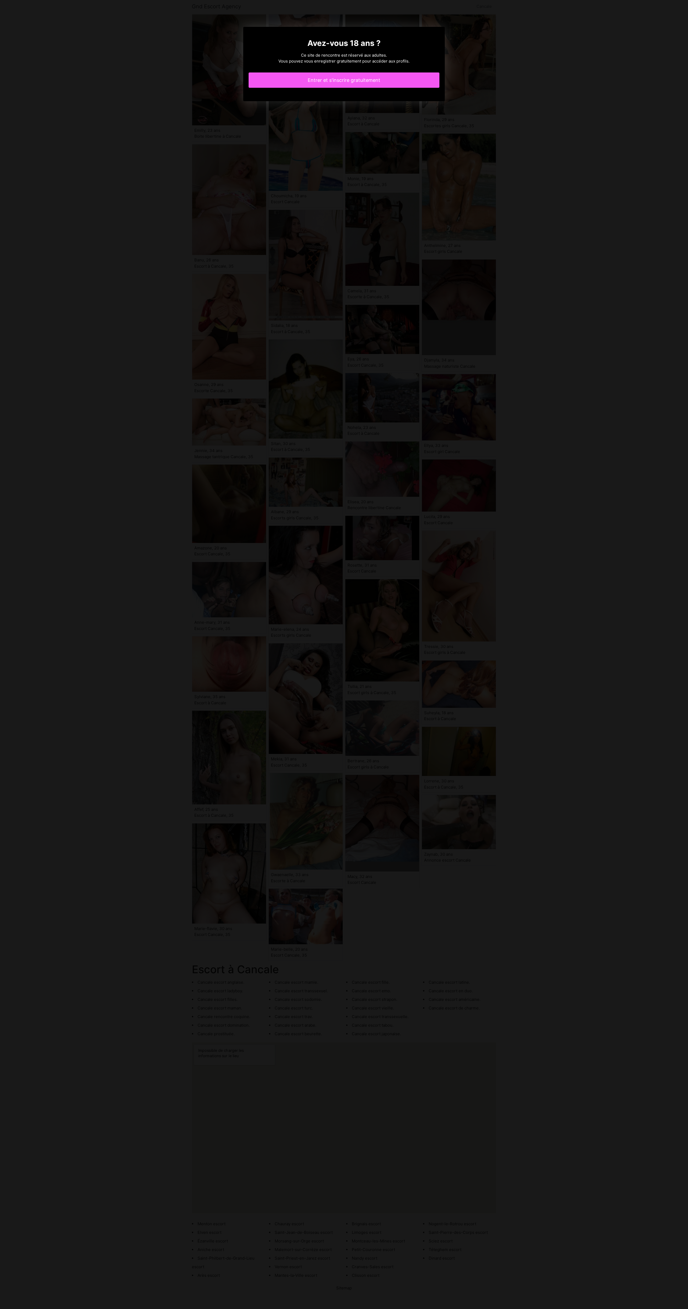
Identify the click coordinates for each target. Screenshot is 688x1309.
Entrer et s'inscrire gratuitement (344, 80)
